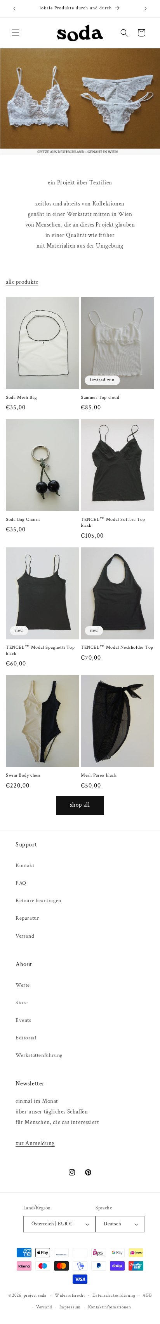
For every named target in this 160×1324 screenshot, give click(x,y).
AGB (147, 1295)
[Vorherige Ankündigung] (14, 8)
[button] (15, 32)
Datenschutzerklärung (114, 1295)
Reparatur (27, 918)
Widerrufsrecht (70, 1295)
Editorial (26, 1037)
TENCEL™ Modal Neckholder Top (117, 647)
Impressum (70, 1307)
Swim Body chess (23, 775)
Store (22, 1002)
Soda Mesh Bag (21, 397)
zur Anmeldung (35, 1143)
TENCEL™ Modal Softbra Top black (113, 523)
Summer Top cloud (100, 397)
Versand (25, 936)
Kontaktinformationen (109, 1307)
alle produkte (22, 282)
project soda (35, 1295)
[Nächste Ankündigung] (145, 8)
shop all (80, 805)
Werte (23, 985)
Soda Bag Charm (23, 519)
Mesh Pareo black (99, 775)
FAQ (21, 883)
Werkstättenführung (39, 1055)
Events (23, 1020)
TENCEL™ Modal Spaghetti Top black (40, 650)
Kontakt (25, 865)
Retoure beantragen (38, 900)
